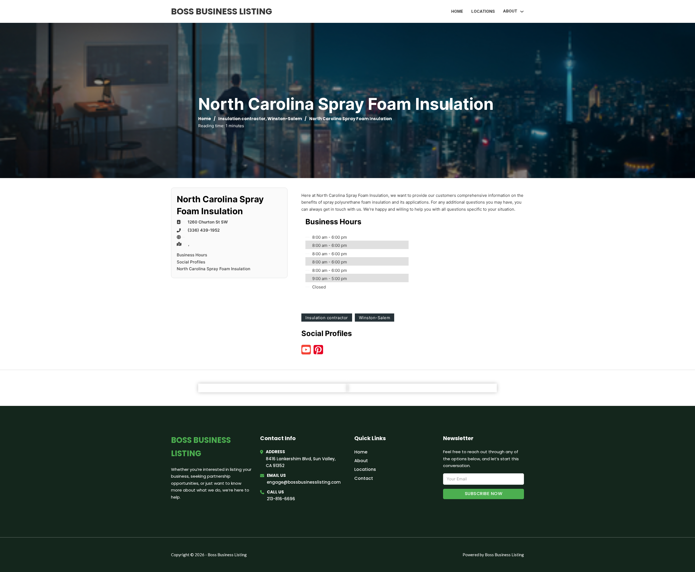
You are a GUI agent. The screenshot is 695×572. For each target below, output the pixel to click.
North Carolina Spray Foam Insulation (213, 268)
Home (457, 11)
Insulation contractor (242, 119)
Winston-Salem (284, 119)
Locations (483, 11)
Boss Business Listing (221, 11)
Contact (363, 478)
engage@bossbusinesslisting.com (304, 482)
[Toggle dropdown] (522, 12)
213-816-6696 (281, 499)
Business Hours (192, 254)
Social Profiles (191, 262)
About (361, 461)
